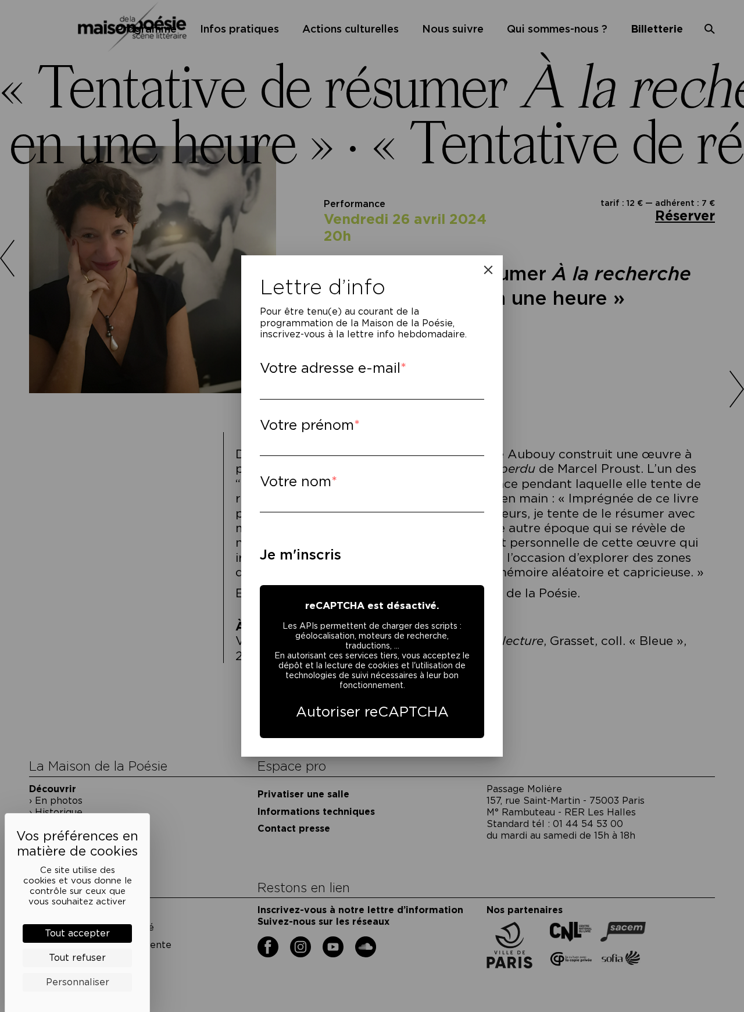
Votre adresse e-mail (330, 367)
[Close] (488, 270)
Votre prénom (307, 424)
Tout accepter (77, 933)
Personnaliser (77, 982)
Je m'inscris (300, 554)
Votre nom (295, 481)
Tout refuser (77, 957)
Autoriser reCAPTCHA (372, 711)
